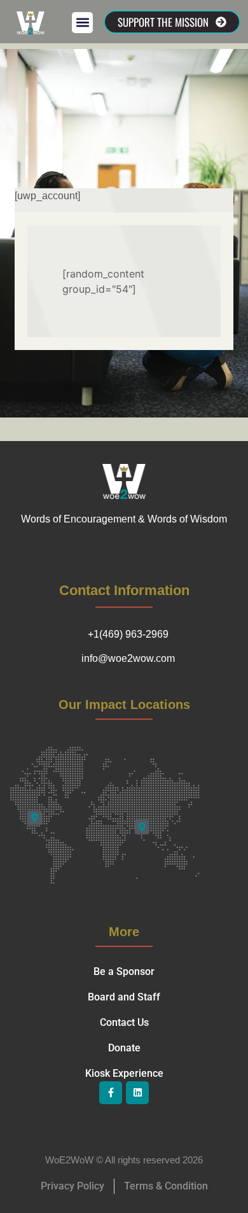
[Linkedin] (137, 1092)
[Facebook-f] (110, 1092)
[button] (82, 22)
